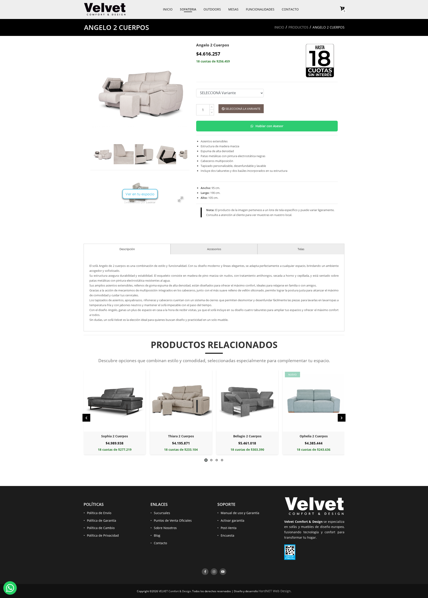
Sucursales (162, 513)
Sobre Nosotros (165, 528)
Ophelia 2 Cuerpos (247, 436)
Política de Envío (99, 513)
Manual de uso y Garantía (240, 513)
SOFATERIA (188, 9)
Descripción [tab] (127, 249)
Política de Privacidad (103, 535)
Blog (157, 535)
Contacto (160, 543)
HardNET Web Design (275, 591)
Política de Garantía (101, 520)
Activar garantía (232, 520)
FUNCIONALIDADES (260, 9)
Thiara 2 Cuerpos (115, 436)
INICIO (168, 9)
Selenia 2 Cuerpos (313, 436)
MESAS (233, 9)
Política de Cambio (101, 528)
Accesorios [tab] (214, 249)
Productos (298, 27)
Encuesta (227, 535)
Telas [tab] (301, 249)
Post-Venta (229, 528)
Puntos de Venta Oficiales (173, 520)
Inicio (279, 27)
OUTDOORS (212, 9)
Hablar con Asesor (269, 126)
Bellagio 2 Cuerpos (181, 436)
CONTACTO (290, 9)
